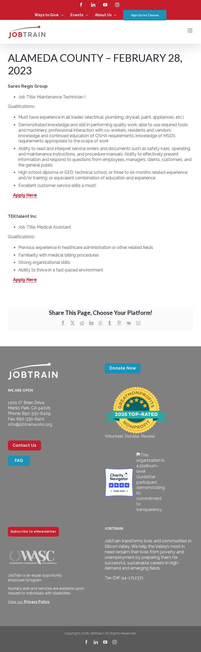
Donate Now (122, 368)
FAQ (19, 460)
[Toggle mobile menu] (190, 30)
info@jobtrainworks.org (30, 424)
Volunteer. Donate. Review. (130, 436)
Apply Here (25, 195)
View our (29, 602)
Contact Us (24, 445)
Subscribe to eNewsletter (33, 531)
